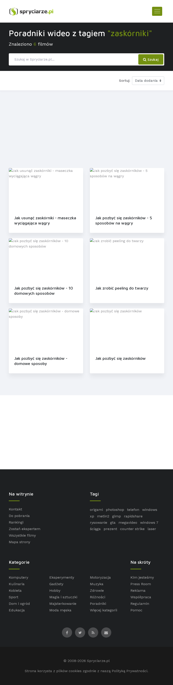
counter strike (132, 529)
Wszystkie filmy (22, 535)
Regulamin (139, 603)
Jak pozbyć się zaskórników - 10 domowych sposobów (43, 291)
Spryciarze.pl (98, 661)
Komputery (18, 577)
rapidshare (133, 516)
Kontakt (15, 509)
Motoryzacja (100, 577)
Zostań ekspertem (24, 529)
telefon (133, 509)
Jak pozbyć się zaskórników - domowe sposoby (40, 361)
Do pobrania (19, 516)
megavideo (127, 522)
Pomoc (136, 610)
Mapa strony (19, 542)
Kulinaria (17, 584)
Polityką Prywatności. (130, 671)
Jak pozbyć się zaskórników (120, 358)
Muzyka (96, 584)
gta (113, 522)
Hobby (54, 590)
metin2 (103, 516)
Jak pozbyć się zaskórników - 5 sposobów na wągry (123, 220)
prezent (110, 529)
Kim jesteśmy (142, 577)
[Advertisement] (86, 128)
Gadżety (56, 584)
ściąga (95, 529)
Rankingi (16, 522)
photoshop (115, 509)
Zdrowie (97, 590)
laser (152, 529)
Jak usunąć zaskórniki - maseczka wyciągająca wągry (45, 220)
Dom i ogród (19, 603)
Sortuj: (124, 80)
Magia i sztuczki (63, 597)
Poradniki (98, 603)
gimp (116, 516)
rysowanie (98, 522)
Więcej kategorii (103, 610)
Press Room (140, 584)
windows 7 (149, 522)
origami (96, 509)
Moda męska (60, 610)
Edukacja (17, 610)
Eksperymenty (61, 577)
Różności (97, 597)
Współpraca (140, 597)
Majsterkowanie (62, 603)
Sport (13, 597)
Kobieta (15, 590)
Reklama (138, 590)
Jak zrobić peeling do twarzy (121, 288)
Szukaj (152, 59)
